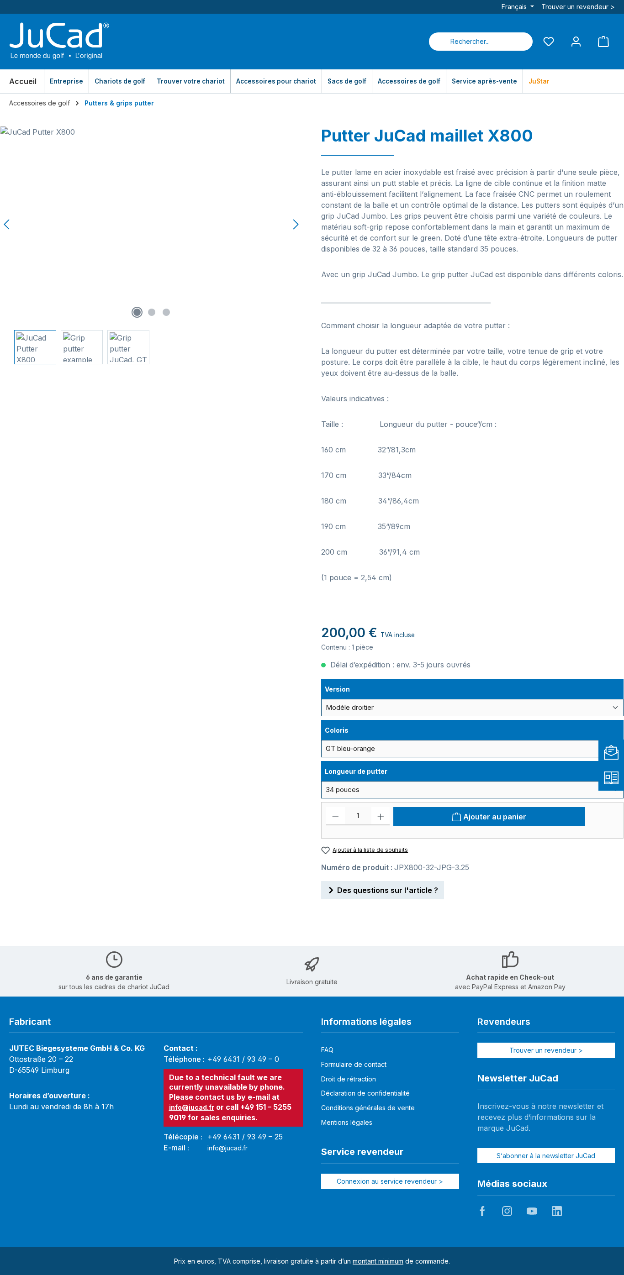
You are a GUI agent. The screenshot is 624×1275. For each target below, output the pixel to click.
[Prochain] (295, 224)
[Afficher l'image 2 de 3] (151, 312)
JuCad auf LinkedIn (557, 1211)
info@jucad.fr (191, 1107)
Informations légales (366, 1021)
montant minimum (378, 1261)
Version (346, 689)
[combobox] (470, 41)
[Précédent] (7, 224)
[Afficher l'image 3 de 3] (166, 312)
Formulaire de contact (353, 1064)
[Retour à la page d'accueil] (59, 41)
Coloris (346, 730)
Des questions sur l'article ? (387, 890)
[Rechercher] (522, 41)
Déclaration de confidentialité (365, 1093)
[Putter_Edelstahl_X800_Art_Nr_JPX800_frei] (151, 224)
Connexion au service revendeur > (390, 1181)
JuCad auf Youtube (532, 1211)
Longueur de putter (355, 771)
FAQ (327, 1050)
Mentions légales (346, 1122)
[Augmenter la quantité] (380, 816)
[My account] (576, 41)
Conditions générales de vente (368, 1108)
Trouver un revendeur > (578, 6)
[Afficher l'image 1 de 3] (137, 312)
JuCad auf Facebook (482, 1211)
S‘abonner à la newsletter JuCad (546, 1156)
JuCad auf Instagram (507, 1211)
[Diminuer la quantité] (335, 816)
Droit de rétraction (348, 1079)
